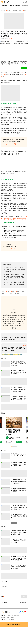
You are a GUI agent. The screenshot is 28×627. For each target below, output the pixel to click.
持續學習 (11, 6)
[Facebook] (15, 328)
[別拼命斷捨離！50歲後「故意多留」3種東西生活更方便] (5, 456)
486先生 (10, 294)
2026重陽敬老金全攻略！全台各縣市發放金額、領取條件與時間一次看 (19, 532)
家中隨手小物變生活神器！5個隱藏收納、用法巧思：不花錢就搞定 (19, 490)
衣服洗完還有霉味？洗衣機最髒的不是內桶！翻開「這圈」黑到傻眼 (18, 481)
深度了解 (19, 442)
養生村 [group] (3, 10)
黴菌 (18, 291)
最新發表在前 (23, 602)
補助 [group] (20, 10)
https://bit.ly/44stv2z (9, 249)
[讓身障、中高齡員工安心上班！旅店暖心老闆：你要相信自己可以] (5, 373)
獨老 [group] (25, 10)
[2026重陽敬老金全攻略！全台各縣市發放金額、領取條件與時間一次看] (5, 533)
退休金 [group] (8, 10)
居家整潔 (17, 294)
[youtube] (25, 612)
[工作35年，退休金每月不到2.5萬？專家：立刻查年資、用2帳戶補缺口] (5, 567)
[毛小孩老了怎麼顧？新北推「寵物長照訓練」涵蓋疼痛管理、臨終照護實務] (5, 559)
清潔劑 (3, 294)
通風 (23, 291)
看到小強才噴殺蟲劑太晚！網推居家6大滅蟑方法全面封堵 (19, 515)
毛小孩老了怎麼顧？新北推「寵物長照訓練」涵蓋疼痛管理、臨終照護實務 (18, 558)
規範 (2, 596)
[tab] (11, 446)
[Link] (13, 328)
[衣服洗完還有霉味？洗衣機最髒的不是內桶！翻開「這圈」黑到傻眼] (5, 482)
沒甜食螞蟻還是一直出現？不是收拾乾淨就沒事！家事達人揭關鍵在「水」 (18, 464)
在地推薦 (17, 6)
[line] (22, 612)
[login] (23, 2)
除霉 (3, 291)
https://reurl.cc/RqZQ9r (10, 144)
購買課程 (19, 1)
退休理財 (4, 6)
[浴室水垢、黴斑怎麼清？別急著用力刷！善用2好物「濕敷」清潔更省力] (5, 508)
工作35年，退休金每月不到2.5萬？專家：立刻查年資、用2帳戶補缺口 (19, 566)
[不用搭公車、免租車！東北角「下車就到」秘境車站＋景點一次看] (5, 541)
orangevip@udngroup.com (13, 615)
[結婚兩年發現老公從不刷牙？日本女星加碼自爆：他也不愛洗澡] (5, 364)
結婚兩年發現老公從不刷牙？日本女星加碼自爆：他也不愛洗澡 (18, 363)
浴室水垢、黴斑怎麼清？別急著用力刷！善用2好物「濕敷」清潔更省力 (19, 507)
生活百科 (24, 6)
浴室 (8, 291)
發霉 (13, 291)
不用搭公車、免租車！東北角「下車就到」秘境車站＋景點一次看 (18, 540)
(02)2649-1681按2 (10, 617)
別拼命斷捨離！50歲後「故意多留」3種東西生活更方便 (19, 454)
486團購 (10, 38)
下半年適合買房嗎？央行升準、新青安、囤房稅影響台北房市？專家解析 (18, 389)
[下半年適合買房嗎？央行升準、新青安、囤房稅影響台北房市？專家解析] (5, 390)
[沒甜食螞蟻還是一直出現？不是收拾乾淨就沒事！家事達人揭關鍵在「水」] (5, 465)
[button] (26, 2)
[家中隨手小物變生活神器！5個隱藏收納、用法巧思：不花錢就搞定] (5, 490)
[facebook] (20, 612)
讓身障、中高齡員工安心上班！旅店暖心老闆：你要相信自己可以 (18, 372)
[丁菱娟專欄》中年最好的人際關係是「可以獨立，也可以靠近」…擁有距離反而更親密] (5, 398)
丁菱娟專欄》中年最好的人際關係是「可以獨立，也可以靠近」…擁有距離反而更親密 (18, 398)
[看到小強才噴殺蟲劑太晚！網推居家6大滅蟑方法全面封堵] (5, 516)
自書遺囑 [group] (15, 10)
